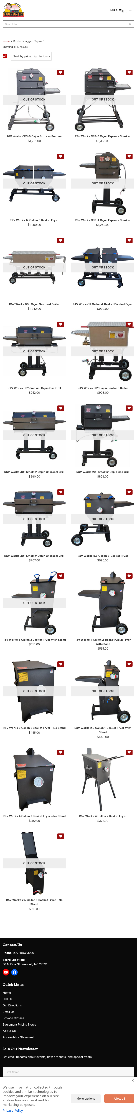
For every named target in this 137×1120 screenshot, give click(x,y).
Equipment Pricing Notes (19, 1024)
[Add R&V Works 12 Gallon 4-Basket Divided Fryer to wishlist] (129, 240)
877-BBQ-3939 (23, 953)
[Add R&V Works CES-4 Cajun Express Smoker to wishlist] (129, 156)
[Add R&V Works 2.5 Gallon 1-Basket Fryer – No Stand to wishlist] (60, 836)
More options (85, 1099)
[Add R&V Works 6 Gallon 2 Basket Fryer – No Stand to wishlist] (60, 664)
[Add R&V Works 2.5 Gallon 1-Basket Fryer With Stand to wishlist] (129, 664)
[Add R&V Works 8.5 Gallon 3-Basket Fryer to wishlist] (129, 492)
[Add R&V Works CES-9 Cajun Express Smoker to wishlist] (60, 72)
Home (6, 41)
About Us (9, 1031)
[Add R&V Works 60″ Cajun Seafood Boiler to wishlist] (60, 240)
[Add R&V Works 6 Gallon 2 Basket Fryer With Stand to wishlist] (60, 576)
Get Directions (12, 1005)
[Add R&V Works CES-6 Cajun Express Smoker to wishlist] (129, 72)
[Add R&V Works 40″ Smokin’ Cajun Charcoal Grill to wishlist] (60, 408)
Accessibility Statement (18, 1037)
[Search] (130, 24)
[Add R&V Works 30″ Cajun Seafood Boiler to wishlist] (129, 324)
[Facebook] (14, 972)
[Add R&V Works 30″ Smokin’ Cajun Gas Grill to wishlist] (60, 324)
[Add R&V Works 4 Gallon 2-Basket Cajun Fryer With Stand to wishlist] (129, 576)
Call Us (7, 999)
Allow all (119, 1099)
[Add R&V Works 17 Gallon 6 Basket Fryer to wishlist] (60, 156)
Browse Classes (13, 1018)
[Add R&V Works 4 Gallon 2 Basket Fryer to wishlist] (129, 752)
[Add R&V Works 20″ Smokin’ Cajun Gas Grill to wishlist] (129, 408)
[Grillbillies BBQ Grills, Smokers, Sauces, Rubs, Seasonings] (13, 10)
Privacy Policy (13, 1110)
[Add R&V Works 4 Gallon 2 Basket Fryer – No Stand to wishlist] (60, 752)
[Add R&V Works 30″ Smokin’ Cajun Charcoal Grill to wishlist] (60, 492)
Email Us (8, 1012)
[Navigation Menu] (130, 10)
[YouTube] (6, 972)
